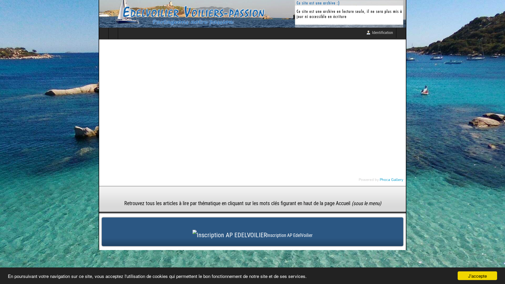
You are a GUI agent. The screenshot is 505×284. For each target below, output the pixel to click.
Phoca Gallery (490, 197)
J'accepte (477, 275)
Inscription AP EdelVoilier (290, 253)
